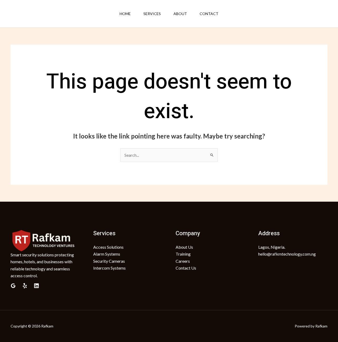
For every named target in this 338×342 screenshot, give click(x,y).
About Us (184, 246)
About (180, 13)
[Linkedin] (36, 285)
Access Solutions (108, 246)
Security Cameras (109, 261)
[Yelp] (24, 285)
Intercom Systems (109, 267)
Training (183, 253)
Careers (183, 261)
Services (152, 13)
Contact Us (186, 267)
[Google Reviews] (13, 285)
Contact (209, 13)
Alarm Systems (106, 253)
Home (125, 13)
